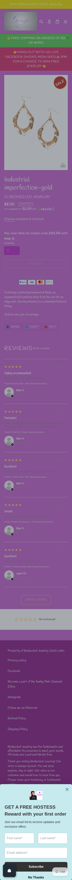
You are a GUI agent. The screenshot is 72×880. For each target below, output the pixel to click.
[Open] (9, 870)
